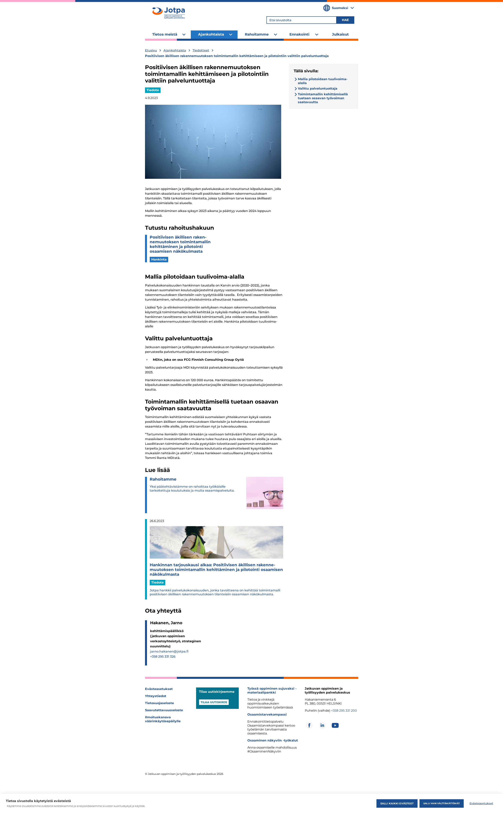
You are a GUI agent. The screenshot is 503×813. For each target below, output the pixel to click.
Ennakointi (299, 34)
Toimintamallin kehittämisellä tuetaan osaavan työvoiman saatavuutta (323, 98)
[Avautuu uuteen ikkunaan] (309, 725)
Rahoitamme (257, 34)
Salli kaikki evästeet (397, 803)
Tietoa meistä (164, 34)
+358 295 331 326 (162, 656)
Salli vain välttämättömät (441, 803)
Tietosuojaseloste (159, 703)
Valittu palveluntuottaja (317, 88)
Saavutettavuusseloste (164, 710)
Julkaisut (340, 34)
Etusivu (151, 50)
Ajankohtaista (211, 34)
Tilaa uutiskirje (214, 702)
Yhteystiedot (155, 696)
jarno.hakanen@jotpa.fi (169, 651)
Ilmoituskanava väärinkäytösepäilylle (163, 719)
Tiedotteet (201, 50)
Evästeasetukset (159, 689)
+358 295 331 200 (344, 710)
